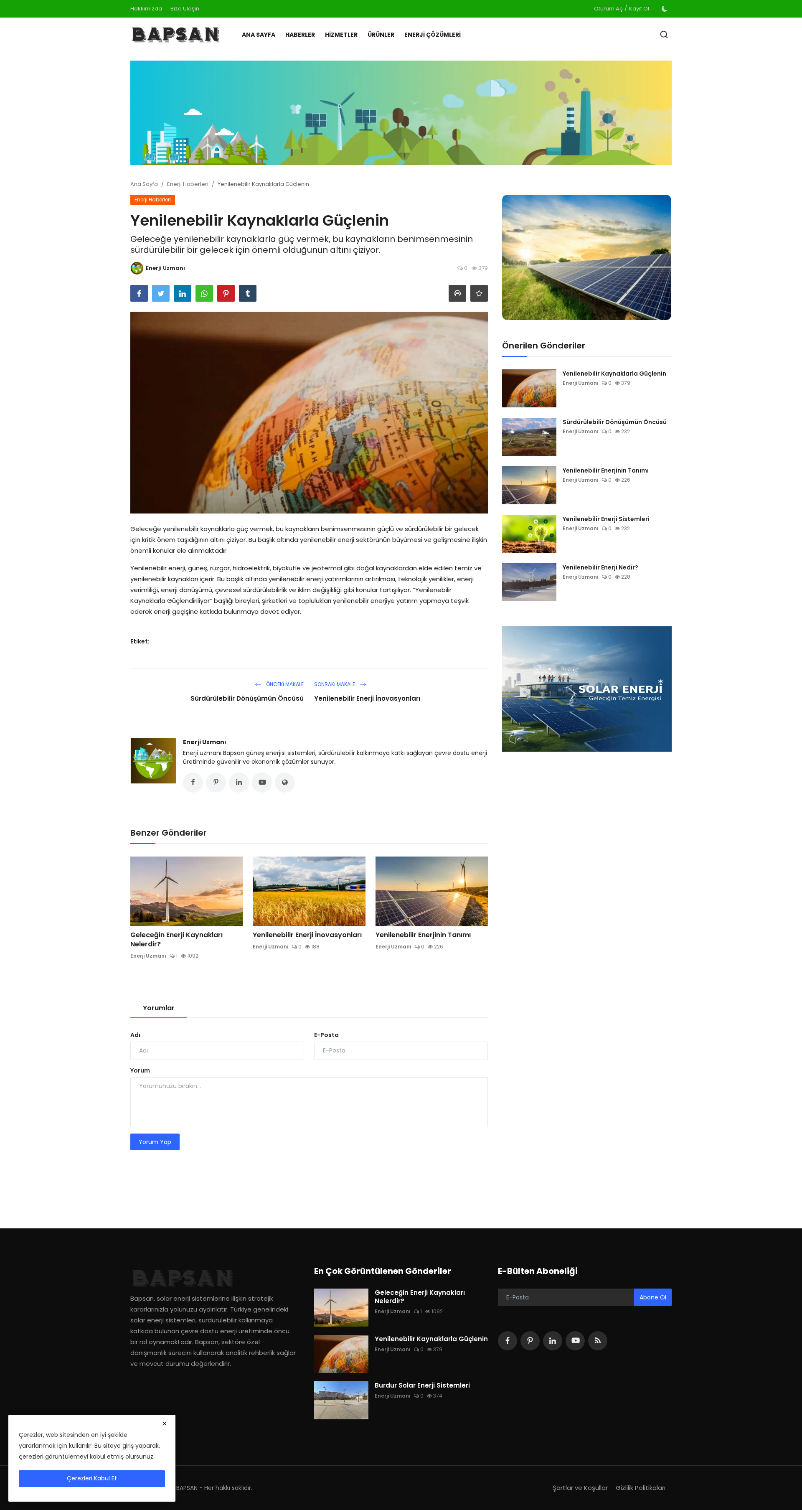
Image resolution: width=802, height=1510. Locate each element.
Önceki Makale (284, 684)
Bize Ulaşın (184, 9)
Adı (135, 1035)
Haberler (300, 35)
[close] (164, 1423)
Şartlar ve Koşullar (580, 1487)
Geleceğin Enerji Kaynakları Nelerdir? (176, 939)
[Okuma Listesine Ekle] (479, 293)
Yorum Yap (155, 1142)
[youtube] (575, 1340)
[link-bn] (401, 113)
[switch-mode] (664, 9)
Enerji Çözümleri (432, 35)
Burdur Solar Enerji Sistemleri (422, 1385)
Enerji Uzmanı (204, 742)
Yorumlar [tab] (159, 1008)
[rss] (597, 1340)
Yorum (140, 1070)
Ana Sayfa (258, 35)
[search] (664, 34)
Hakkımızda (146, 9)
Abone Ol (653, 1297)
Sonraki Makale (335, 684)
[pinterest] (530, 1340)
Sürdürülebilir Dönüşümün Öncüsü (247, 698)
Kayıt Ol (639, 9)
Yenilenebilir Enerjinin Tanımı (423, 935)
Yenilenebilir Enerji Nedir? (600, 567)
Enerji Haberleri (187, 184)
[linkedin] (552, 1340)
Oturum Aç (608, 9)
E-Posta (326, 1035)
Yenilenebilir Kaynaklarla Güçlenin (614, 373)
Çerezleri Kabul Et (92, 1478)
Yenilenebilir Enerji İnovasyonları (367, 698)
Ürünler (381, 35)
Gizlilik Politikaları (640, 1487)
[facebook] (507, 1340)
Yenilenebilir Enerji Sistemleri (606, 519)
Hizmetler (341, 35)
